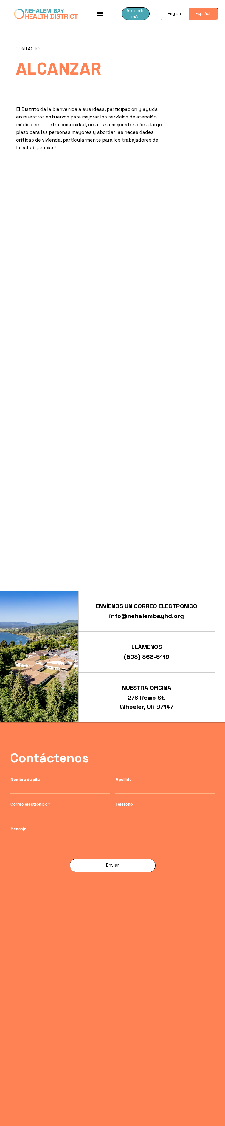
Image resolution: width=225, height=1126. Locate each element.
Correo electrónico (28, 804)
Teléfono (124, 804)
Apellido (124, 779)
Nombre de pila (25, 779)
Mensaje (18, 828)
